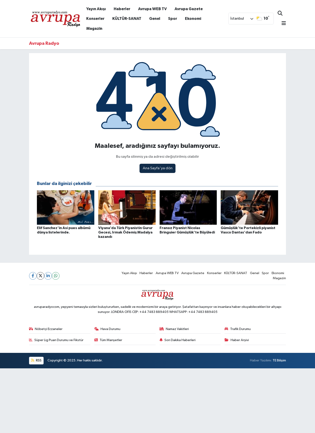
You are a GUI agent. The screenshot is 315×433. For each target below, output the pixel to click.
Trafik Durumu (240, 329)
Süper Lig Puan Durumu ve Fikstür (58, 340)
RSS (38, 360)
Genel (154, 19)
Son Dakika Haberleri (180, 340)
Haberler (122, 9)
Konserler (95, 19)
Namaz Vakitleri (177, 329)
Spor (172, 19)
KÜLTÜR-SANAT (126, 19)
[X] (40, 276)
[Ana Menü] (282, 24)
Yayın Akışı (96, 9)
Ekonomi (193, 19)
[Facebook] (33, 276)
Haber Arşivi (240, 340)
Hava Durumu (110, 329)
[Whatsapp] (55, 276)
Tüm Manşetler (111, 340)
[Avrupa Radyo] (55, 18)
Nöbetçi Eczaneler (48, 329)
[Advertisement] (138, 400)
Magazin (94, 28)
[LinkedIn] (48, 276)
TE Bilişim (279, 360)
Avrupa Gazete (189, 9)
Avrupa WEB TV (152, 9)
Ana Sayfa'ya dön (157, 168)
